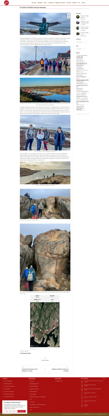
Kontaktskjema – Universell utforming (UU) (38, 404)
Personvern (95, 414)
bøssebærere (79, 70)
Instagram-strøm (59, 381)
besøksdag (79, 67)
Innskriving (79, 82)
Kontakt (90, 414)
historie (77, 78)
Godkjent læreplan (33, 391)
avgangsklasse (81, 63)
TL (77, 99)
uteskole (79, 108)
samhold (83, 93)
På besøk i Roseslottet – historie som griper (84, 28)
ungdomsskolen (80, 106)
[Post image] (78, 17)
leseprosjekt (79, 88)
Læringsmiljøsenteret (8, 383)
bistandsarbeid (80, 68)
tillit (86, 98)
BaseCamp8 (80, 65)
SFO (31, 399)
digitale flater (86, 70)
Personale (32, 381)
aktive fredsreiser (80, 62)
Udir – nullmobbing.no (8, 381)
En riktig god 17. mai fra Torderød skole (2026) (84, 22)
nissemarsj (79, 91)
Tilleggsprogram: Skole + (34, 383)
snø (78, 98)
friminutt (84, 73)
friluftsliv (78, 73)
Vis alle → (104, 378)
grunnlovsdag (81, 76)
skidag (78, 94)
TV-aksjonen (82, 104)
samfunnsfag (78, 93)
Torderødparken (84, 99)
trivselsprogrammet (82, 102)
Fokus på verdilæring (34, 386)
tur (77, 104)
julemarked (80, 83)
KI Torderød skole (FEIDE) (9, 396)
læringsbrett (79, 90)
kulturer (86, 83)
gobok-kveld (79, 75)
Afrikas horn (79, 60)
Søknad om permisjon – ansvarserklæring (37, 396)
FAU (31, 409)
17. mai (79, 55)
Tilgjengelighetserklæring (102, 414)
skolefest (83, 94)
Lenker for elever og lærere (9, 394)
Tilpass (7, 411)
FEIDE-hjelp (32, 402)
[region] (14, 407)
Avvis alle (13, 411)
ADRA (79, 57)
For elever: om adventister (9, 391)
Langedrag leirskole (82, 85)
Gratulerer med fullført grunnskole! (84, 16)
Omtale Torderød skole (34, 388)
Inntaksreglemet (33, 394)
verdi (79, 109)
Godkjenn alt (21, 411)
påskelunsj (86, 91)
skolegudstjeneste (81, 96)
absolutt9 (84, 55)
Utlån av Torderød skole (34, 407)
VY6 (31, 43)
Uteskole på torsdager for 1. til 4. (84, 33)
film (78, 71)
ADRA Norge (79, 58)
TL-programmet (7, 388)
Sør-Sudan (82, 98)
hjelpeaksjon (82, 80)
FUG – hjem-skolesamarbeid (9, 386)
